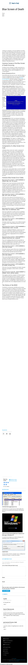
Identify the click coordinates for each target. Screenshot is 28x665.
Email (3, 581)
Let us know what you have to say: (10, 565)
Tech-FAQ (14, 658)
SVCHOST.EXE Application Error (9, 506)
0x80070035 (5, 551)
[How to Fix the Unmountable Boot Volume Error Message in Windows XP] (14, 522)
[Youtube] (10, 433)
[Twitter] (6, 433)
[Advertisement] (15, 21)
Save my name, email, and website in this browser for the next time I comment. (13, 588)
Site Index (17, 661)
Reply (5, 604)
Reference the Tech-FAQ (20, 659)
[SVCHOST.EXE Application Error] (14, 498)
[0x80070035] (14, 545)
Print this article (13, 480)
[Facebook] (3, 433)
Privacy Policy (12, 661)
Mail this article (13, 479)
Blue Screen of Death (13, 9)
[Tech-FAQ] (14, 3)
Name (3, 577)
